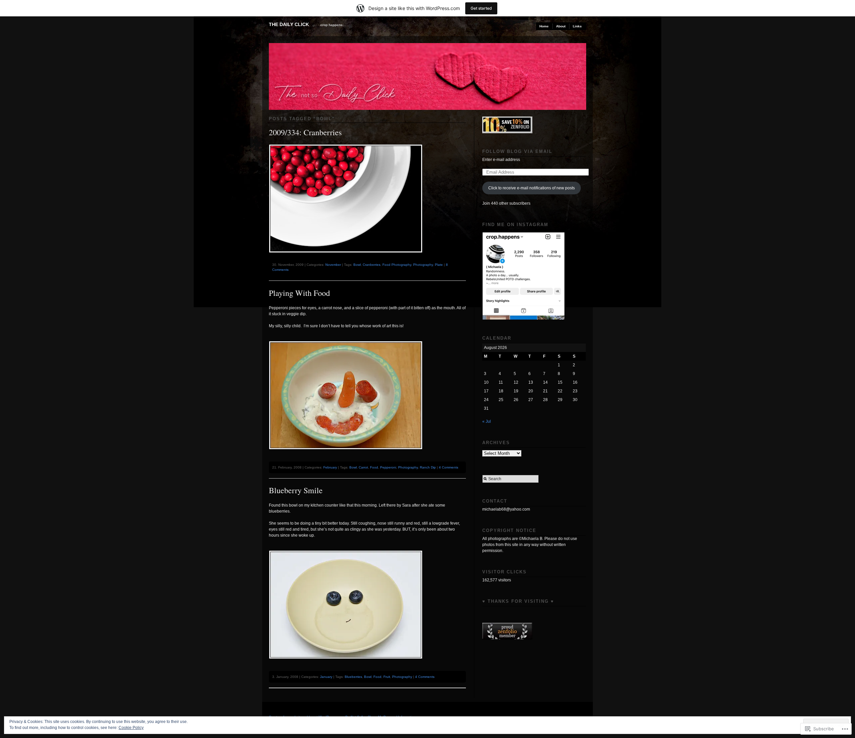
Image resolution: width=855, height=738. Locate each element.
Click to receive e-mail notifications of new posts (531, 188)
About (560, 26)
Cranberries (371, 264)
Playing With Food (299, 293)
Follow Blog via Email (517, 151)
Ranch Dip (428, 467)
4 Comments (448, 467)
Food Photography (396, 264)
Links (577, 26)
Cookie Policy (131, 727)
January (326, 677)
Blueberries (353, 677)
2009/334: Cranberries (305, 132)
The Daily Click (289, 24)
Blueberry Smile (296, 490)
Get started (481, 8)
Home (544, 26)
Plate (439, 264)
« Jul (486, 421)
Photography (423, 264)
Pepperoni (388, 467)
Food (374, 467)
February (330, 467)
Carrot (363, 467)
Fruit (386, 677)
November (333, 264)
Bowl (357, 264)
